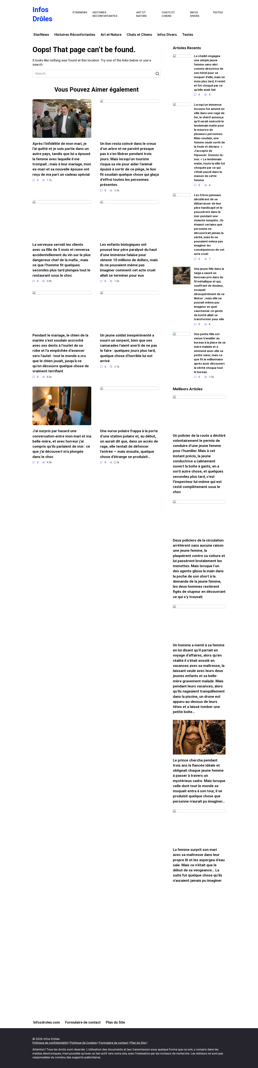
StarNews (79, 12)
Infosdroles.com (46, 1022)
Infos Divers (194, 14)
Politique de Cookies (83, 1042)
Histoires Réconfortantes (104, 14)
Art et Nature (141, 14)
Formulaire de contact (83, 1022)
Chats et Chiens (168, 14)
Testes (218, 12)
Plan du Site (115, 1022)
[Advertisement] (199, 951)
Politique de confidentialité (50, 1042)
